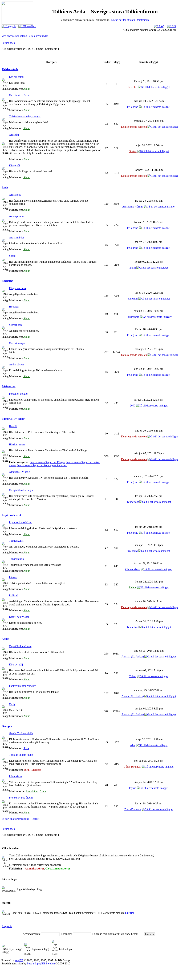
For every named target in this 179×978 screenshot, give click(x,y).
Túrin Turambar (32, 769)
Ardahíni (14, 134)
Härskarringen (17, 444)
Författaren (8, 386)
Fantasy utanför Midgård (22, 685)
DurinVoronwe (132, 809)
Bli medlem (29, 26)
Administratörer (34, 868)
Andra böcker (16, 364)
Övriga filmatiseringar (21, 490)
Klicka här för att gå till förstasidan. (130, 19)
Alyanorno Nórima (132, 206)
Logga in (11, 26)
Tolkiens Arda (10, 69)
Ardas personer (17, 216)
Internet (13, 577)
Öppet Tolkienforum (20, 646)
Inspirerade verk (12, 515)
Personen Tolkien (18, 393)
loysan (132, 788)
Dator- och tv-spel (19, 616)
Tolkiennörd (132, 316)
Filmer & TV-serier (13, 418)
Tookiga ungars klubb (21, 754)
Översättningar (17, 343)
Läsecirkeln (15, 776)
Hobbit (13, 426)
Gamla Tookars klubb (21, 733)
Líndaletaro (32, 791)
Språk (12, 255)
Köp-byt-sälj (16, 664)
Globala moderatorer (57, 868)
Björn (132, 267)
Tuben (132, 676)
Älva (26, 748)
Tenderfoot (133, 501)
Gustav (133, 151)
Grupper (7, 726)
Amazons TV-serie (19, 471)
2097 (132, 405)
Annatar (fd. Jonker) (132, 656)
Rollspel (13, 595)
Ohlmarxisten (132, 569)
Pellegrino (132, 106)
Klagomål (14, 165)
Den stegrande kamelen (134, 126)
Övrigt (12, 704)
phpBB (19, 960)
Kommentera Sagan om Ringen (47, 462)
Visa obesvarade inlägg (14, 35)
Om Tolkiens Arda (19, 95)
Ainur (26, 88)
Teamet (35, 818)
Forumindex (8, 42)
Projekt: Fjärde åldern (21, 797)
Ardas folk (15, 194)
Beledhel (132, 87)
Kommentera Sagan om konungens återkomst (42, 465)
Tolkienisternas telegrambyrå (24, 116)
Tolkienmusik (16, 558)
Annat (5, 638)
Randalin (133, 298)
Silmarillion (15, 324)
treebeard (133, 550)
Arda (5, 187)
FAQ (161, 26)
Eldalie (132, 587)
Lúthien (130, 912)
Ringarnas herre (17, 288)
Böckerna (7, 280)
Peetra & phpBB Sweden (41, 963)
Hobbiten (14, 306)
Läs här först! (16, 76)
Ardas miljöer (16, 237)
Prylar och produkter (20, 522)
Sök (173, 26)
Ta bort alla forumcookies (15, 818)
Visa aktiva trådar (38, 35)
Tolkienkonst (16, 540)
